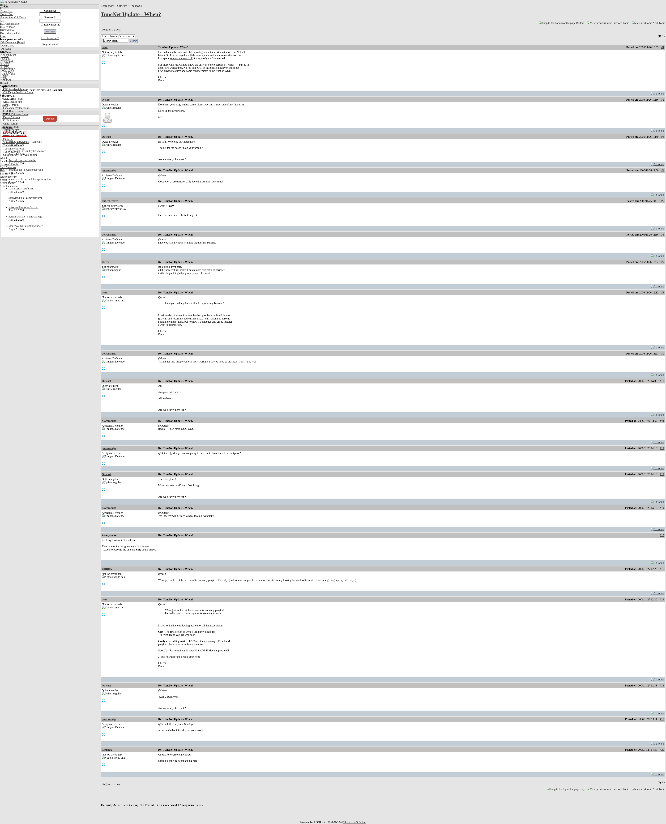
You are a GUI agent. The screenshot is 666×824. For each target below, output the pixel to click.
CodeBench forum (12, 111)
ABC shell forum (12, 101)
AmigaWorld (7, 73)
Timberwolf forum (12, 145)
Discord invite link (10, 33)
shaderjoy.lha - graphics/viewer (25, 225)
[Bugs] (20, 42)
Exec (3, 76)
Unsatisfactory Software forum (19, 154)
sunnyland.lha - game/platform (25, 197)
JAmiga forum (10, 129)
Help (2, 170)
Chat (2, 20)
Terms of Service (9, 164)
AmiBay (5, 67)
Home (3, 4)
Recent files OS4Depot (13, 17)
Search (3, 179)
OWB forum (9, 136)
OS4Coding (7, 70)
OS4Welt (5, 48)
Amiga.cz (5, 79)
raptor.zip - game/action (21, 188)
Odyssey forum (11, 132)
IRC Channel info (10, 23)
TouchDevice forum (13, 148)
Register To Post (111, 29)
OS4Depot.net (8, 42)
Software (122, 5)
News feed (6, 11)
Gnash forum (10, 123)
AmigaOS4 (136, 5)
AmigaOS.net (8, 54)
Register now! (50, 44)
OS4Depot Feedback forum (17, 92)
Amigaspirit (7, 61)
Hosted (4, 83)
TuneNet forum (11, 151)
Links (3, 36)
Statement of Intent (10, 161)
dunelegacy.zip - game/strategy (25, 216)
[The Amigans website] (13, 1)
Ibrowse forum (10, 126)
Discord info (7, 29)
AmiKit (4, 64)
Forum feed (6, 14)
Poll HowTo (7, 173)
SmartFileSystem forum (15, 142)
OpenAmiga (7, 45)
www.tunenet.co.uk (182, 58)
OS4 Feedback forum (14, 89)
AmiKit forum (10, 104)
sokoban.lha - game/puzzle (23, 207)
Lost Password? (50, 38)
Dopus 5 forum (11, 117)
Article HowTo (8, 176)
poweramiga (109, 170)
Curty (105, 262)
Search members (9, 186)
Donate (50, 118)
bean (105, 47)
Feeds (3, 8)
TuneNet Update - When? (131, 14)
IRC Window (7, 26)
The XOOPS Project (354, 822)
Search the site (8, 182)
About (3, 157)
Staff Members (8, 167)
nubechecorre (110, 200)
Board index (107, 5)
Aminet (4, 58)
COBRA (107, 568)
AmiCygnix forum (12, 98)
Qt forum (7, 139)
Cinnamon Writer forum (15, 107)
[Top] (657, 92)
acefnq (106, 99)
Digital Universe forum (15, 114)
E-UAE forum (10, 120)
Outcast (106, 136)
